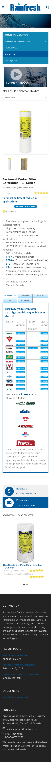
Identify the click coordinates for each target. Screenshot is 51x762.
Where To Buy (10, 296)
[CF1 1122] (9, 164)
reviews (7, 193)
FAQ (10, 300)
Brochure (40, 296)
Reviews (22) (25, 300)
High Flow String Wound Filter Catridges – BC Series (22, 566)
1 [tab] (24, 584)
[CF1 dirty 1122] (24, 164)
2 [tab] (27, 584)
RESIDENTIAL (10, 54)
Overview (25, 296)
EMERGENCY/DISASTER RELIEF (17, 41)
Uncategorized (11, 60)
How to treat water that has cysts (21, 674)
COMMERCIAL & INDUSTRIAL (16, 35)
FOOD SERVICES (11, 47)
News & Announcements (16, 655)
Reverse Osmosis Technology (19, 664)
